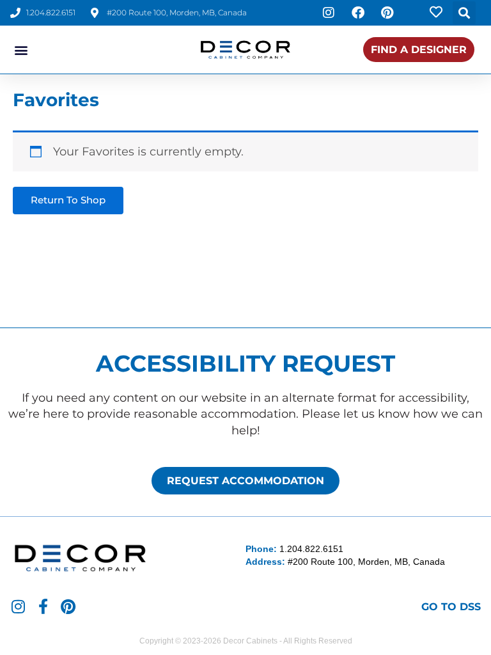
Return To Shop (68, 200)
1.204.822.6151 (311, 549)
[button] (464, 12)
